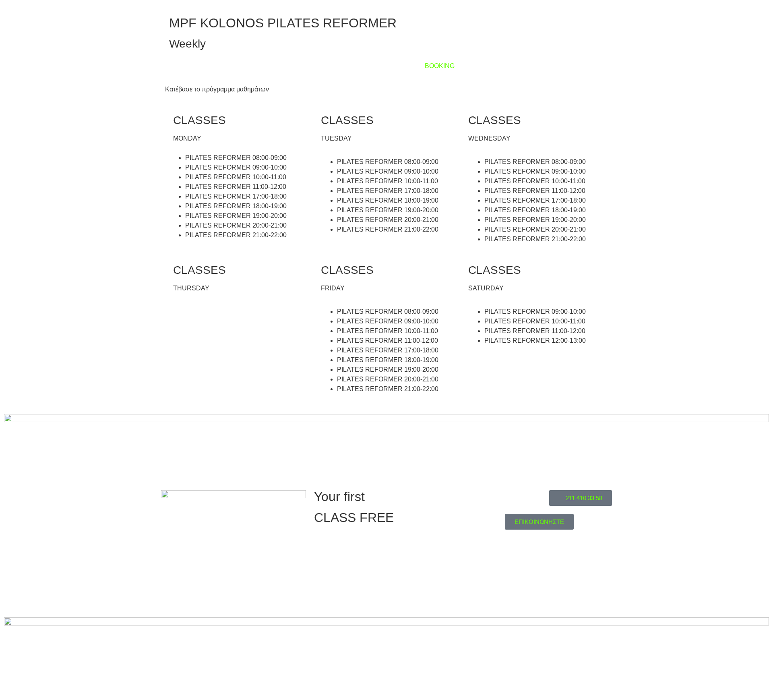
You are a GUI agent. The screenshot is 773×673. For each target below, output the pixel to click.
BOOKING (440, 65)
